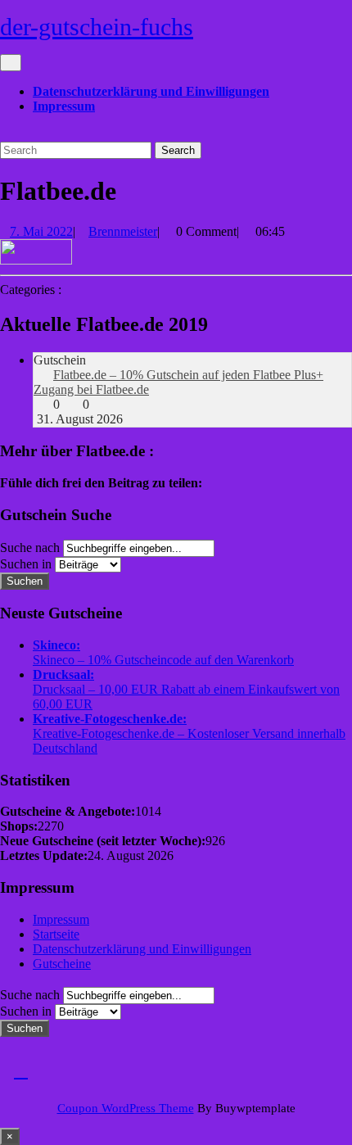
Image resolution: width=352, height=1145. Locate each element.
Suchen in (26, 564)
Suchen (25, 581)
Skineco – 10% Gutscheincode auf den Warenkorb (163, 660)
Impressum (64, 106)
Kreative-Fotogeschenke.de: (110, 719)
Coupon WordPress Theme (125, 1108)
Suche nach (30, 547)
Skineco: (56, 645)
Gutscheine (62, 964)
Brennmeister (122, 231)
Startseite (56, 934)
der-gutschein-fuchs (96, 26)
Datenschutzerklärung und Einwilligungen (151, 91)
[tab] (10, 62)
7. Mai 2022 (41, 231)
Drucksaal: (63, 674)
